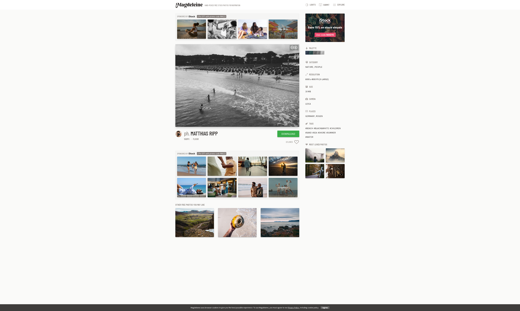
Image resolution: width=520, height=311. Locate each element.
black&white (322, 128)
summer (331, 132)
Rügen (319, 116)
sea (315, 132)
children (336, 128)
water (309, 137)
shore (322, 132)
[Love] (296, 142)
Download (288, 133)
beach (309, 128)
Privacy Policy (293, 307)
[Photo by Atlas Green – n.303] (314, 171)
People (318, 67)
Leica (308, 103)
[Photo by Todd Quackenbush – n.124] (335, 171)
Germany (310, 116)
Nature (309, 67)
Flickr (196, 138)
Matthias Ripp (204, 133)
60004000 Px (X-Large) (317, 79)
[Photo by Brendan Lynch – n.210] (335, 155)
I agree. (325, 307)
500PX (186, 138)
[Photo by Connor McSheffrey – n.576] (314, 155)
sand (309, 132)
